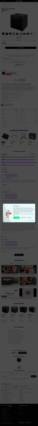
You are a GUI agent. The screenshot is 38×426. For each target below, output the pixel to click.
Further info (29, 217)
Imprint (28, 220)
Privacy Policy (32, 220)
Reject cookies (23, 217)
